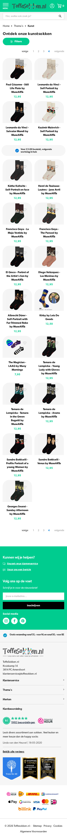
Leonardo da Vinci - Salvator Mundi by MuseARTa (17, 131)
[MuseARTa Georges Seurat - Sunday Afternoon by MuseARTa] (17, 491)
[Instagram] (6, 621)
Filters (18, 41)
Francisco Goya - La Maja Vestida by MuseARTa (17, 233)
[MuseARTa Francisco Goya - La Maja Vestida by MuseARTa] (17, 214)
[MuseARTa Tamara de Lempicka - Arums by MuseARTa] (49, 394)
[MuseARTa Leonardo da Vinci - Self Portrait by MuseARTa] (49, 69)
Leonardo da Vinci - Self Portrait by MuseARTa (49, 88)
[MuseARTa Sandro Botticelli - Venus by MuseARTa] (49, 444)
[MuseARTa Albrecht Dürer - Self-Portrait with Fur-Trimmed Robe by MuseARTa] (17, 300)
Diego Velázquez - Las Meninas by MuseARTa (49, 276)
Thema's (18, 26)
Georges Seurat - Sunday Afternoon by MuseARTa (17, 510)
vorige (25, 51)
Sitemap (37, 826)
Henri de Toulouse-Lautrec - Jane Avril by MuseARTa (49, 190)
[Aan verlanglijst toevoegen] (24, 66)
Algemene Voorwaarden (33, 831)
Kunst (31, 26)
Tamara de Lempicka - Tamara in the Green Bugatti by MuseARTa (17, 416)
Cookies (57, 826)
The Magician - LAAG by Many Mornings (17, 366)
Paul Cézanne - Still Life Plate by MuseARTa (17, 88)
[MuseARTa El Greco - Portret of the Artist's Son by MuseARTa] (17, 257)
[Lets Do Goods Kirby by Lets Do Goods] (49, 300)
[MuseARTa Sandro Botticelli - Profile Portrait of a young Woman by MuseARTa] (17, 444)
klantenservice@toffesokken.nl (20, 674)
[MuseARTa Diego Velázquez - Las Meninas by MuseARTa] (49, 257)
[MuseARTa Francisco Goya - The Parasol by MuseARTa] (49, 214)
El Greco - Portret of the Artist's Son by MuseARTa (17, 276)
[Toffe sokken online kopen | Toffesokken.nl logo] (29, 5)
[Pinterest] (23, 621)
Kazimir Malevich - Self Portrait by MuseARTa (49, 131)
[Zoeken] (60, 16)
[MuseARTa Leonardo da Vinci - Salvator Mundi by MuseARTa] (17, 112)
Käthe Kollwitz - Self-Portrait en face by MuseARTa (17, 190)
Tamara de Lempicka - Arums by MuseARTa (49, 413)
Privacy (48, 826)
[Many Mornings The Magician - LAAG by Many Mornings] (17, 347)
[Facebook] (14, 621)
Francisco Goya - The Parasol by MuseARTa (49, 233)
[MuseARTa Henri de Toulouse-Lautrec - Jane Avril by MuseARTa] (49, 170)
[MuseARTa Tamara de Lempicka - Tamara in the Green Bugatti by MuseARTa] (17, 394)
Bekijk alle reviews (13, 751)
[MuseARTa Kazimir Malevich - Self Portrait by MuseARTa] (49, 112)
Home (6, 26)
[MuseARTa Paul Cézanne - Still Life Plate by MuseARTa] (17, 69)
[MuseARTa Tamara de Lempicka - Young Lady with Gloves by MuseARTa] (49, 347)
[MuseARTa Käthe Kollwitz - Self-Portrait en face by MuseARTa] (17, 170)
